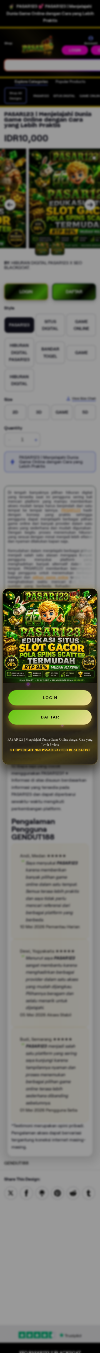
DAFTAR (50, 717)
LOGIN (50, 697)
